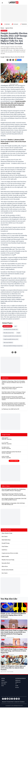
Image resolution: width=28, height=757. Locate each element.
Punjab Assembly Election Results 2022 (12, 336)
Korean (17, 687)
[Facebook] (3, 699)
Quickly (8, 24)
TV (16, 683)
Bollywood (17, 680)
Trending (24, 24)
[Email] (19, 699)
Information (4, 682)
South (16, 685)
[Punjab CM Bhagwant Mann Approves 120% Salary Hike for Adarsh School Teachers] (14, 664)
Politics (3, 680)
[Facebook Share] (8, 60)
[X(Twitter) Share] (10, 60)
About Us (4, 701)
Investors (22, 701)
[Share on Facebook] (13, 352)
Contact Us (16, 701)
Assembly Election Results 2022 (11, 329)
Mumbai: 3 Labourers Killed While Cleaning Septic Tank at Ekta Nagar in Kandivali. (13, 141)
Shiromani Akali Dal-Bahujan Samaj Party (13, 345)
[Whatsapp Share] (13, 60)
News (2, 685)
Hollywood (17, 682)
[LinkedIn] (14, 699)
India (3, 678)
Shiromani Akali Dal (8, 342)
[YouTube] (10, 699)
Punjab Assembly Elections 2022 (11, 339)
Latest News (5, 378)
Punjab (18, 332)
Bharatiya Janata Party (9, 332)
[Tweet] (15, 352)
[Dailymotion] (7, 699)
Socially (15, 24)
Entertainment (20, 678)
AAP (16, 326)
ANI (3, 57)
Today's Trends (14, 460)
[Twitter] (5, 699)
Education (3, 683)
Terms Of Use (10, 701)
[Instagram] (12, 699)
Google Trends (6, 434)
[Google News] (17, 699)
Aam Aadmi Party (7, 326)
